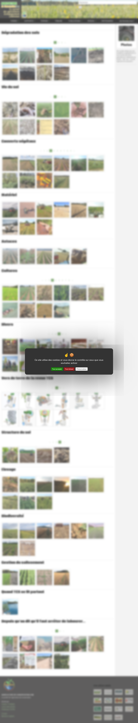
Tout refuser (69, 369)
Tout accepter (57, 369)
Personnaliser (82, 369)
